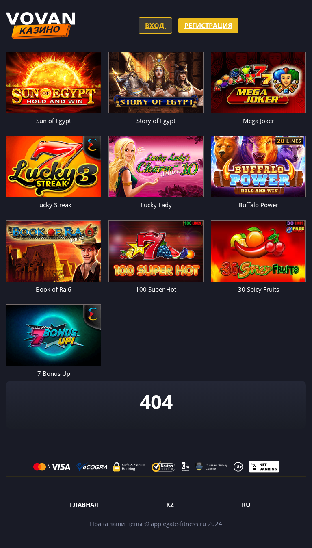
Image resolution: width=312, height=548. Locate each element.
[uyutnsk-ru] (40, 25)
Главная (84, 504)
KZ (170, 504)
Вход (155, 25)
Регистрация (208, 25)
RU (246, 504)
